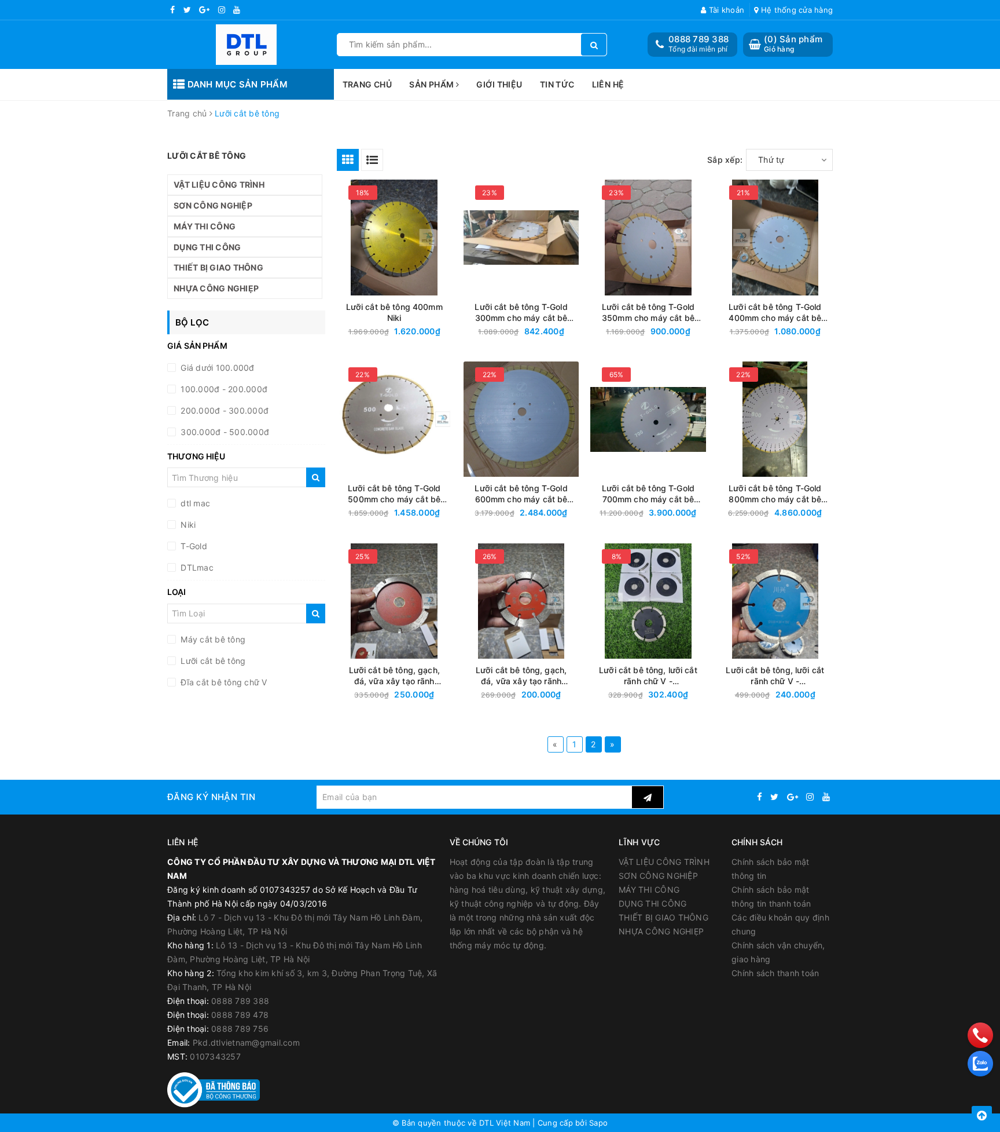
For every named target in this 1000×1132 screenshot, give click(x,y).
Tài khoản (725, 9)
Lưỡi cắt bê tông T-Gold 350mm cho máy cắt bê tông (648, 312)
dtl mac (194, 503)
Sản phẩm (432, 84)
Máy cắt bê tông (211, 639)
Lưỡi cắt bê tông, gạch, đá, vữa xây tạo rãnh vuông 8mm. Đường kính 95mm (521, 675)
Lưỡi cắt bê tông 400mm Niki (394, 312)
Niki (187, 525)
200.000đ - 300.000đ (223, 410)
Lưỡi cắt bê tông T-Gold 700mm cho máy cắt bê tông (648, 494)
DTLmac (196, 567)
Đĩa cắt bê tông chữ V (222, 682)
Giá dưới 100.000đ (216, 368)
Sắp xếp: (724, 160)
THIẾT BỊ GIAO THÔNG (218, 267)
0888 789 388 (698, 39)
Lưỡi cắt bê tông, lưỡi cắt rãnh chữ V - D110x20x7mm (775, 675)
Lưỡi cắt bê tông (211, 661)
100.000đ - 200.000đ (222, 389)
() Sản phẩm (793, 44)
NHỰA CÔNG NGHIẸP (216, 288)
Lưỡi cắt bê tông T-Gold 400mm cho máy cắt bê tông (775, 312)
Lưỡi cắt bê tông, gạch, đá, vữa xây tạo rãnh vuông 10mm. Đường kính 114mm (394, 675)
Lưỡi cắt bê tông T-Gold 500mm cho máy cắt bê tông (394, 494)
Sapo (598, 1122)
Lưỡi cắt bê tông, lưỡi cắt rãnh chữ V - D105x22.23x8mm (648, 675)
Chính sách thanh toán (775, 973)
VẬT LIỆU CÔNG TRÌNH (219, 184)
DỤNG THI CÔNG (207, 247)
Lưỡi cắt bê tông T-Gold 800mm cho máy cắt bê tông (775, 494)
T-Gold (192, 546)
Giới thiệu (499, 84)
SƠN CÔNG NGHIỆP (213, 205)
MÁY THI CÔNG (205, 226)
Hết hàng (669, 695)
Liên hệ (608, 84)
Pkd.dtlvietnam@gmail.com (246, 1042)
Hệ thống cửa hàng (796, 9)
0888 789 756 (240, 1029)
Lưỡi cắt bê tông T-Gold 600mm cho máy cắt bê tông (521, 494)
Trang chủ (367, 84)
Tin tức (557, 84)
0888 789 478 (240, 1015)
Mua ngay (416, 332)
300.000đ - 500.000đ (223, 432)
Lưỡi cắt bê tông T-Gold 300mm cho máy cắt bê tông (521, 312)
